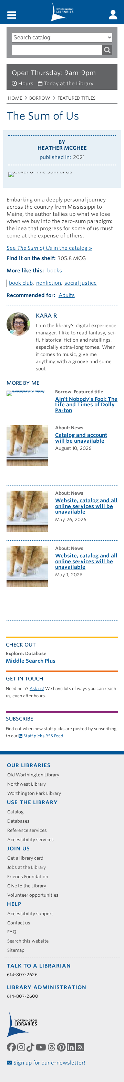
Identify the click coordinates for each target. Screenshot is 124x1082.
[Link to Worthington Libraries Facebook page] (12, 1047)
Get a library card (27, 858)
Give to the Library (29, 885)
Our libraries (29, 765)
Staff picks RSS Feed (42, 735)
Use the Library (32, 802)
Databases (21, 821)
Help (14, 904)
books (54, 271)
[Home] (62, 12)
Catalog (18, 811)
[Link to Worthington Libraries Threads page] (52, 1047)
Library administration (46, 987)
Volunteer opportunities (35, 895)
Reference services (29, 830)
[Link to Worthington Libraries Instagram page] (22, 1047)
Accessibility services (33, 839)
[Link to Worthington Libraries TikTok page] (31, 1047)
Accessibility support (32, 913)
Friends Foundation (30, 876)
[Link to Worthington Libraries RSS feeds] (80, 1047)
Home (15, 98)
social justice (80, 283)
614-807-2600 (22, 996)
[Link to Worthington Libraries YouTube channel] (42, 1047)
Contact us (21, 922)
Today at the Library (68, 84)
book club (21, 283)
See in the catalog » (49, 248)
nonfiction (48, 283)
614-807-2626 (22, 974)
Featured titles (76, 98)
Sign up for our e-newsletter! (48, 1063)
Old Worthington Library (35, 774)
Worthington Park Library (36, 793)
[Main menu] (12, 15)
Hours (25, 84)
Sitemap (18, 950)
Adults (67, 295)
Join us (18, 849)
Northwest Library (29, 784)
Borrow (39, 98)
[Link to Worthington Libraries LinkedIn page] (71, 1047)
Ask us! (37, 688)
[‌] (113, 15)
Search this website (30, 941)
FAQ (14, 931)
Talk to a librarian (39, 966)
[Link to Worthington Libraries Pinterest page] (62, 1047)
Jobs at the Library (29, 867)
